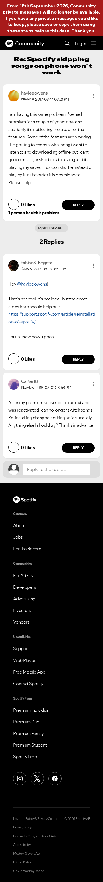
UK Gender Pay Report (28, 871)
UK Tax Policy (22, 862)
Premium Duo (26, 722)
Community (29, 43)
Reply (78, 205)
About (19, 525)
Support (21, 648)
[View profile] (13, 95)
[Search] (67, 43)
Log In (80, 43)
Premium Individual (31, 710)
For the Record (27, 549)
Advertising (24, 599)
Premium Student (30, 745)
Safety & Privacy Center (42, 818)
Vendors (21, 622)
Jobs (18, 537)
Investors (22, 610)
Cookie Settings (25, 836)
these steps (20, 31)
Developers (24, 587)
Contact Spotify (28, 684)
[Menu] (93, 43)
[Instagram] (19, 778)
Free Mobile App (29, 672)
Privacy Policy (22, 827)
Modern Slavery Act (26, 853)
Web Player (24, 660)
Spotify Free (25, 756)
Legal (17, 818)
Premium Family (28, 733)
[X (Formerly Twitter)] (37, 778)
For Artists (23, 575)
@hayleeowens (32, 284)
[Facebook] (55, 778)
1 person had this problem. (34, 213)
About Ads (49, 836)
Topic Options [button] (50, 228)
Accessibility (22, 844)
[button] (93, 96)
